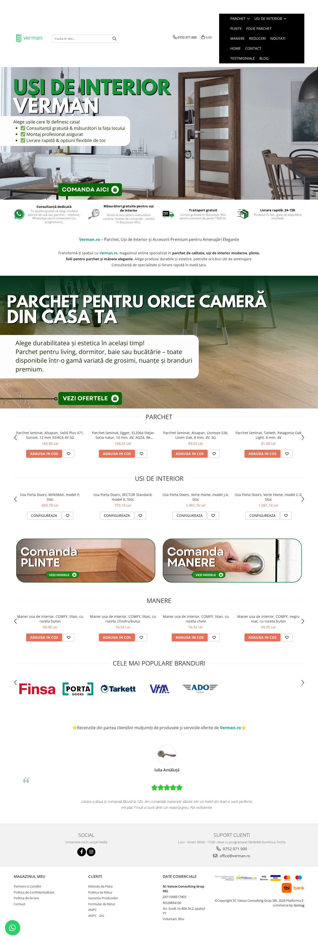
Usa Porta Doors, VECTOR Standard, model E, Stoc (123, 497)
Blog (264, 58)
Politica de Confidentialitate (34, 892)
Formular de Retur (101, 904)
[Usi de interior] (159, 133)
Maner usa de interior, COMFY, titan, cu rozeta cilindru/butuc (123, 619)
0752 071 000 (234, 848)
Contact (253, 48)
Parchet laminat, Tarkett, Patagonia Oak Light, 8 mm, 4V (268, 435)
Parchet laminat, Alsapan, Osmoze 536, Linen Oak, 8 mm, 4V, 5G (195, 435)
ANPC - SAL (96, 915)
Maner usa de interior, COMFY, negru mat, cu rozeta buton (268, 619)
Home (235, 48)
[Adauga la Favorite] (68, 454)
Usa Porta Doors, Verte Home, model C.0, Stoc (268, 497)
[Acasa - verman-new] (29, 38)
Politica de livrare (26, 898)
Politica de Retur (100, 892)
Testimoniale (242, 58)
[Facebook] (81, 852)
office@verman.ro (234, 855)
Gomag (298, 905)
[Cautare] (114, 39)
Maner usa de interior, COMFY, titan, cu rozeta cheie (196, 619)
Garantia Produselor (103, 898)
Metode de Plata (100, 886)
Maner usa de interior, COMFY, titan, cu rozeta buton (50, 619)
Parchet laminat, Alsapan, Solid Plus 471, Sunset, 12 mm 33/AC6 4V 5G (50, 435)
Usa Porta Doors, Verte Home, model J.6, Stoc (195, 497)
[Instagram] (91, 852)
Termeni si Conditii (27, 886)
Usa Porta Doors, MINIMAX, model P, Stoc (50, 497)
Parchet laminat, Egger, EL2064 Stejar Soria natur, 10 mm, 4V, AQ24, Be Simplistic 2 (123, 435)
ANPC (92, 909)
